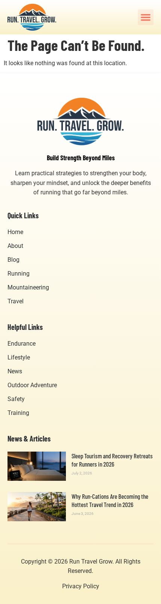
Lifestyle (18, 357)
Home (15, 232)
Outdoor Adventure (32, 385)
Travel (15, 301)
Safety (16, 399)
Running (18, 273)
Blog (13, 259)
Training (18, 412)
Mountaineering (28, 287)
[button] (146, 17)
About (15, 245)
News (14, 371)
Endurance (21, 343)
